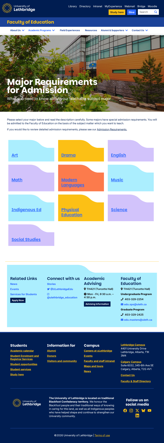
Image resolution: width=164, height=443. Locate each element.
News (13, 284)
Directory (85, 6)
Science (119, 210)
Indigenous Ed (26, 210)
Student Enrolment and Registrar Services (24, 357)
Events (14, 289)
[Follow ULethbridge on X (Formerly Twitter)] (137, 410)
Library (72, 6)
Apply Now (18, 300)
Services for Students (23, 294)
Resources (91, 30)
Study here (17, 374)
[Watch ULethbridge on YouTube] (149, 410)
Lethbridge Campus (133, 344)
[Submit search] (155, 12)
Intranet (97, 6)
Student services (20, 369)
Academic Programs (39, 30)
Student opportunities (23, 364)
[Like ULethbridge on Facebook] (125, 410)
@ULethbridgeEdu (61, 289)
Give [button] (131, 12)
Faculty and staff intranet (99, 361)
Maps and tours (93, 366)
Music (117, 180)
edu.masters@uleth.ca (138, 319)
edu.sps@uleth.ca (135, 304)
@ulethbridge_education (62, 297)
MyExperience (113, 6)
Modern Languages (72, 182)
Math (17, 180)
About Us (15, 30)
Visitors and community (62, 361)
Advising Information (97, 304)
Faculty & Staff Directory (136, 381)
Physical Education (71, 212)
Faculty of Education (30, 22)
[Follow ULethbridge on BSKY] (143, 410)
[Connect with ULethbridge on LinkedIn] (137, 415)
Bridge (141, 6)
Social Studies (26, 239)
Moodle (152, 6)
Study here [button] (117, 12)
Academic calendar (22, 350)
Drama (68, 155)
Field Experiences (70, 30)
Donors (51, 355)
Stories (51, 284)
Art (15, 155)
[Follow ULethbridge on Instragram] (131, 410)
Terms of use (102, 435)
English (118, 155)
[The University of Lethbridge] (26, 402)
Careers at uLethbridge (98, 350)
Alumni (51, 350)
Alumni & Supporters (112, 30)
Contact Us (138, 30)
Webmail (129, 6)
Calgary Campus (131, 361)
